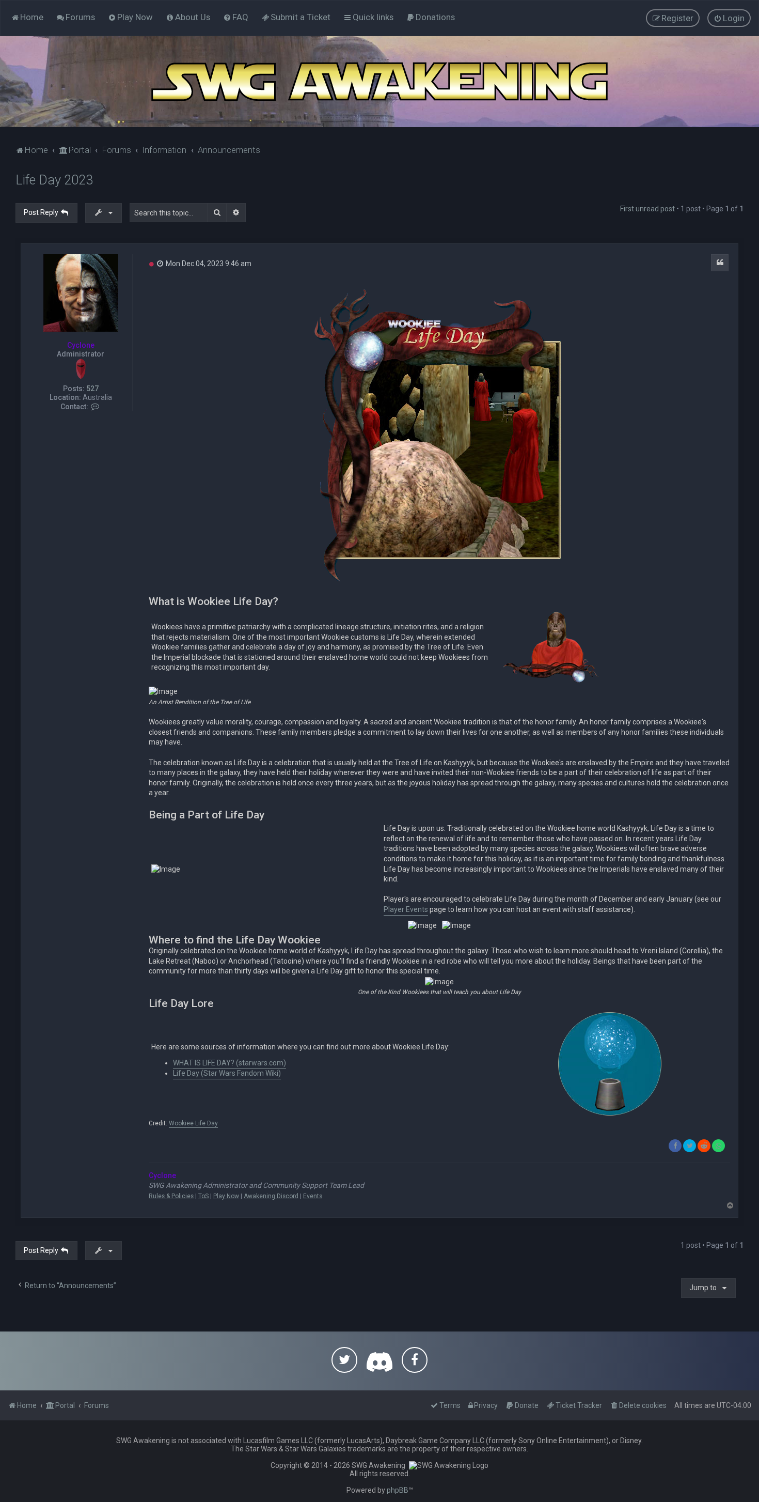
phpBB (397, 1490)
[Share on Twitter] (689, 1145)
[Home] (379, 81)
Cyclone (80, 345)
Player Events (406, 909)
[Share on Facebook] (675, 1145)
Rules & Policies (171, 1196)
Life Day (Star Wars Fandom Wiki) (227, 1073)
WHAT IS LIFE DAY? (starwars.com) (229, 1063)
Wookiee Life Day (193, 1123)
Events (312, 1196)
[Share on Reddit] (704, 1145)
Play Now (226, 1196)
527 (92, 388)
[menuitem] (76, 17)
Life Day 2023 (54, 180)
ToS (203, 1196)
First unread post (647, 209)
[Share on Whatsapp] (718, 1145)
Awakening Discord (271, 1196)
